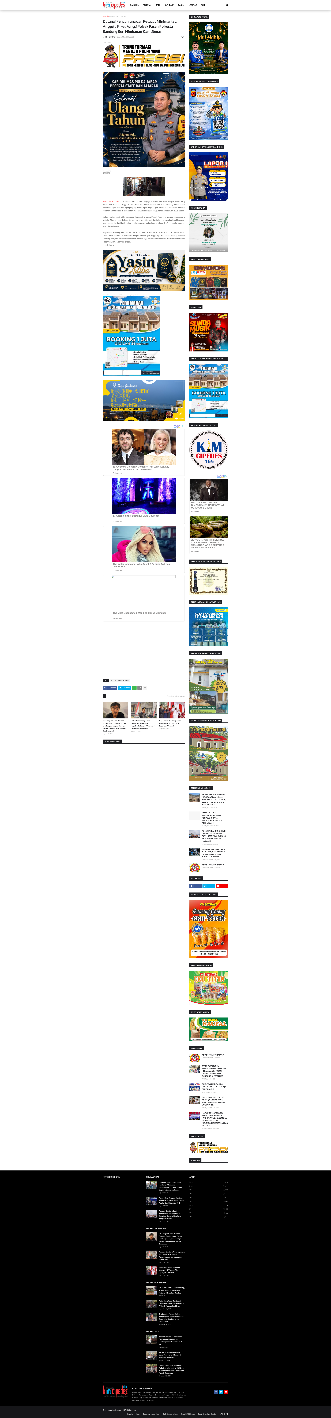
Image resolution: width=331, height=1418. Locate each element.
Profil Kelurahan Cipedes (207, 1414)
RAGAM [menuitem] (181, 5)
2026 (208, 1182)
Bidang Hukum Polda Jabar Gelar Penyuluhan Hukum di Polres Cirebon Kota (170, 1354)
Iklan (138, 1414)
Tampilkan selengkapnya (176, 696)
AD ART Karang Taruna (213, 865)
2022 (208, 1197)
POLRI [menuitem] (203, 5)
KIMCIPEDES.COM (111, 201)
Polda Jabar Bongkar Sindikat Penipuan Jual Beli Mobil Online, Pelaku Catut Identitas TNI (172, 1200)
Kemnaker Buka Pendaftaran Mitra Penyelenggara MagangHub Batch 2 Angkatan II (212, 818)
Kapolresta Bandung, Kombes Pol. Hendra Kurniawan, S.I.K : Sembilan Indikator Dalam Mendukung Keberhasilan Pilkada (215, 1119)
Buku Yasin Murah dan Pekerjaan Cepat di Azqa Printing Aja (214, 1086)
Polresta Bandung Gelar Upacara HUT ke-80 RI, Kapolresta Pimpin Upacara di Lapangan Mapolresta (143, 724)
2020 (208, 1205)
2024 (208, 1190)
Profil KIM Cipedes (188, 1414)
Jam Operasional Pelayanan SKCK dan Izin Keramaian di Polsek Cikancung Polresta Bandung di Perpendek (214, 1071)
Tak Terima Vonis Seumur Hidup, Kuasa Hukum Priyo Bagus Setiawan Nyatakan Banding (172, 1290)
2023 (208, 1194)
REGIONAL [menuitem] (147, 5)
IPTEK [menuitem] (158, 5)
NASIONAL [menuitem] (134, 5)
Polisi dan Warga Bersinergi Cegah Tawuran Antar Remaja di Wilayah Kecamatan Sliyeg (171, 1303)
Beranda (106, 16)
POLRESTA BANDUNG (118, 16)
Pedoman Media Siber (151, 1414)
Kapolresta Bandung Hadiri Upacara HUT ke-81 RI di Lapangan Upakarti (170, 723)
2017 (208, 1216)
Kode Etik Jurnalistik (170, 1414)
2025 (208, 1186)
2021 (208, 1201)
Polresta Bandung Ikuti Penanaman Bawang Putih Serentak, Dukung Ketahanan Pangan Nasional (214, 836)
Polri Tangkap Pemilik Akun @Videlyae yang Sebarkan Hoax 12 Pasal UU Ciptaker (214, 1101)
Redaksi (130, 1414)
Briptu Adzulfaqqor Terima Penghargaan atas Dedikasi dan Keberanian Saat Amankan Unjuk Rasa (171, 1318)
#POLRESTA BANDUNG (120, 680)
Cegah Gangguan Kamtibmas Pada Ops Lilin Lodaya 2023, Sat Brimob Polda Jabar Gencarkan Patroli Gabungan (171, 1369)
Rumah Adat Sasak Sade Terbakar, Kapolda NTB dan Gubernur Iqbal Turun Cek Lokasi (213, 853)
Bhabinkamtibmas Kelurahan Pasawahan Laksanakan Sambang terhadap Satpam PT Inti (171, 1340)
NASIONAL (224, 1414)
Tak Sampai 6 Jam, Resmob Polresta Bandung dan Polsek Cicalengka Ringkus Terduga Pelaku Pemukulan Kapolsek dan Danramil (114, 726)
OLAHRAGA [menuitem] (169, 5)
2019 (208, 1209)
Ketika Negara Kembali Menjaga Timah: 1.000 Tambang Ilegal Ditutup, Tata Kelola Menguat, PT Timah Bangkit (213, 800)
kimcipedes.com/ (115, 1410)
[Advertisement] (144, 650)
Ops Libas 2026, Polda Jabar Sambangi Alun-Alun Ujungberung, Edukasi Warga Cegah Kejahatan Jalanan (170, 1186)
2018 (208, 1213)
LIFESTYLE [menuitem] (193, 5)
